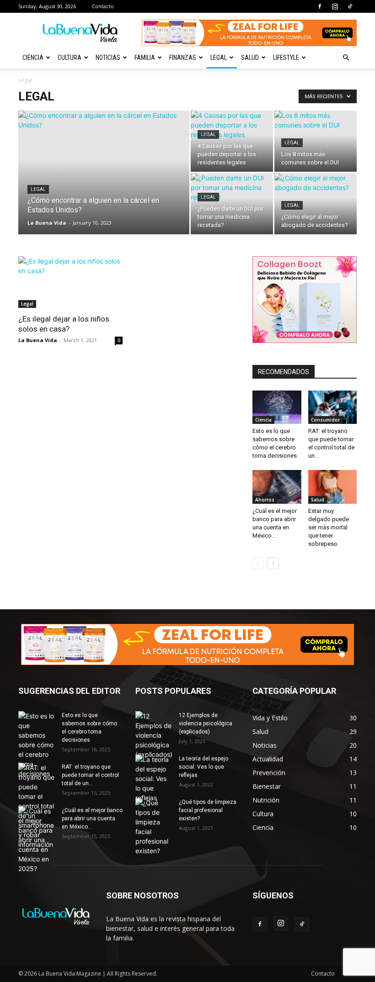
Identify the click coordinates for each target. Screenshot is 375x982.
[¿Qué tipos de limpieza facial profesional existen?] (153, 826)
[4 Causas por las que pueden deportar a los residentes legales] (232, 141)
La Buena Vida (46, 222)
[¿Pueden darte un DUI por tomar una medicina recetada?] (232, 203)
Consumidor (325, 420)
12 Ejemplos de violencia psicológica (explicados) (205, 723)
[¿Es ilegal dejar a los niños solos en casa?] (70, 282)
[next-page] (273, 563)
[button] (346, 57)
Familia (144, 57)
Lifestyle (286, 57)
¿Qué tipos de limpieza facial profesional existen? (207, 810)
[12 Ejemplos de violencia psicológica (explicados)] (153, 735)
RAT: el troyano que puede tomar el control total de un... (90, 775)
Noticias (108, 57)
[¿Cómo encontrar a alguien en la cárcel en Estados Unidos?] (103, 185)
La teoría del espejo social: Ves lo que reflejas (203, 766)
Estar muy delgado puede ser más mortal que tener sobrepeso (328, 527)
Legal (218, 57)
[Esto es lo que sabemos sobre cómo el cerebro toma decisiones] (276, 407)
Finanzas (182, 57)
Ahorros (264, 499)
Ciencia (32, 57)
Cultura (69, 57)
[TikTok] (350, 6)
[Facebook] (320, 6)
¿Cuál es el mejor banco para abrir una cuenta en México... (92, 818)
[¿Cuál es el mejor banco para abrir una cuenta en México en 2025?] (276, 486)
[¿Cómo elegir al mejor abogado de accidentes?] (315, 203)
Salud (250, 57)
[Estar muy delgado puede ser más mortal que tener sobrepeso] (332, 486)
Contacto (103, 6)
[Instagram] (335, 6)
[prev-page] (258, 563)
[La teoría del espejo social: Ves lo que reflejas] (153, 778)
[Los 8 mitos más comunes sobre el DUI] (315, 141)
